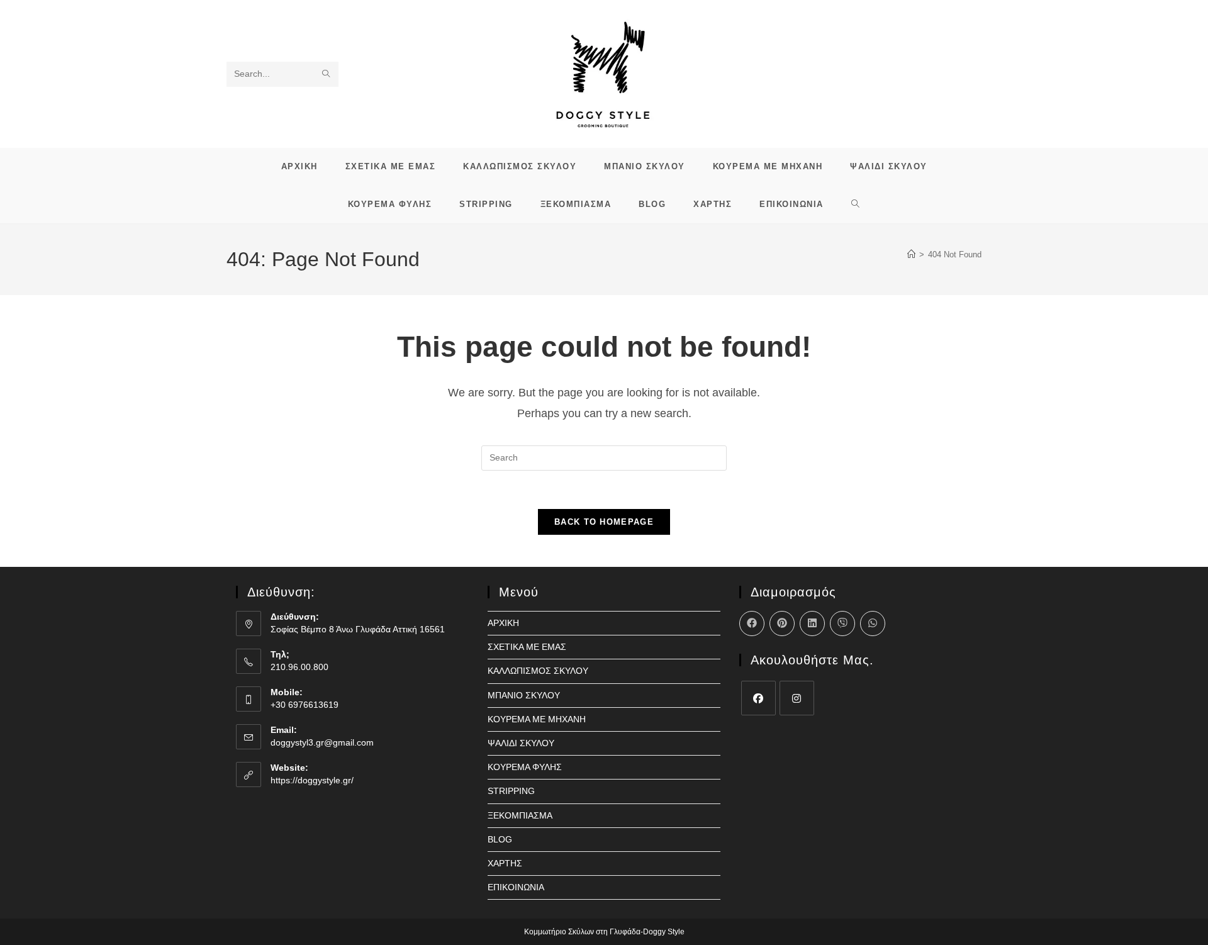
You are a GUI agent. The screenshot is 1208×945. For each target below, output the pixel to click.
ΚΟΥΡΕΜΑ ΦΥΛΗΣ (525, 767)
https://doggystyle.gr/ (312, 780)
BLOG (500, 839)
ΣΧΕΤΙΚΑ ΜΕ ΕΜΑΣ (527, 647)
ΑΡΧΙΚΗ (503, 623)
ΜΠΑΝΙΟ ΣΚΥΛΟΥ (524, 695)
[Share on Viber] (842, 623)
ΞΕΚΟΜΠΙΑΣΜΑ (520, 815)
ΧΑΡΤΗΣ (505, 863)
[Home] (911, 254)
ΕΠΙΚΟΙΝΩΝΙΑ (516, 887)
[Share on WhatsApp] (872, 623)
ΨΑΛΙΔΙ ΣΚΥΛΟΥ (521, 743)
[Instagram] (797, 698)
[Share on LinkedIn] (812, 623)
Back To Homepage (604, 522)
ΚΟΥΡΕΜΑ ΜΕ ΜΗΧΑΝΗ (537, 719)
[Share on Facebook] (751, 623)
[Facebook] (758, 698)
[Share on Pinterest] (782, 623)
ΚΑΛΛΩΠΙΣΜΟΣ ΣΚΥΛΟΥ (538, 671)
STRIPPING (511, 791)
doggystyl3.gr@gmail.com (322, 742)
